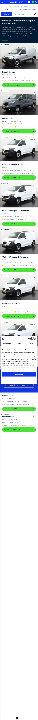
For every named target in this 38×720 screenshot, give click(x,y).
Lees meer (5, 40)
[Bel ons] (33, 2)
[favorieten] (29, 2)
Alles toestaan (19, 374)
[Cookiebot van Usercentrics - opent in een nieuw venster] (28, 338)
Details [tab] (19, 343)
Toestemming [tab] (7, 343)
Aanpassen (18, 380)
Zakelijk (6, 9)
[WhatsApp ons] (36, 2)
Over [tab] (31, 343)
